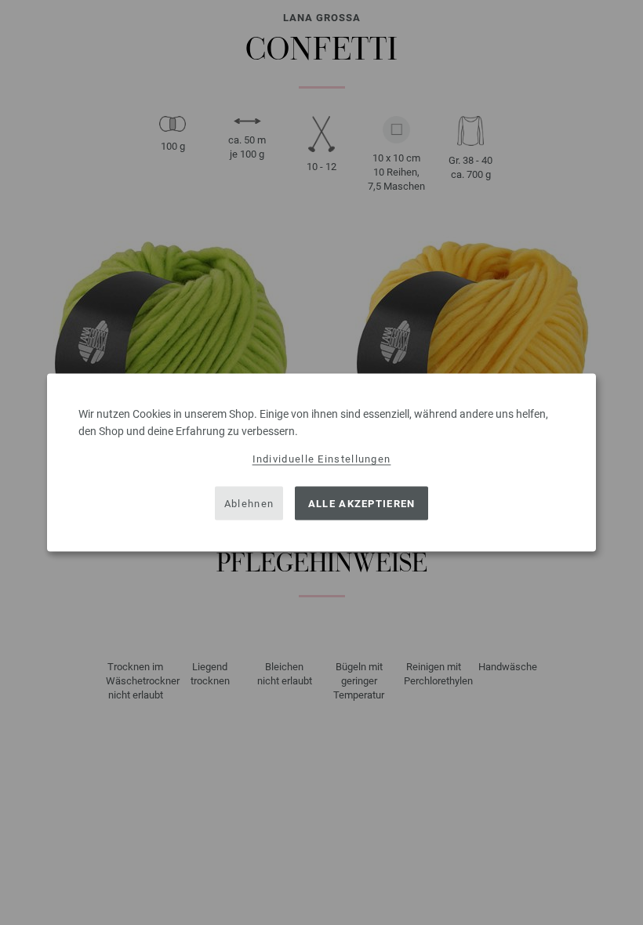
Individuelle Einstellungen (321, 459)
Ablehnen (249, 503)
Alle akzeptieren (362, 503)
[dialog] (321, 463)
